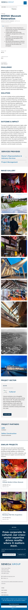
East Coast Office (5, 571)
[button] (14, 157)
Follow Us (5, 578)
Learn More (7, 414)
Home (2, 587)
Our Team (3, 592)
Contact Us (21, 554)
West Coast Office (5, 568)
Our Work (4, 590)
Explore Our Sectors (9, 554)
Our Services (4, 595)
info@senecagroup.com (9, 576)
